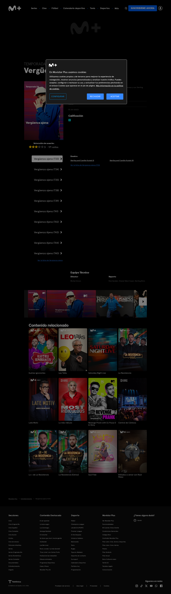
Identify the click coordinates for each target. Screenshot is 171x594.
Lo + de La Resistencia (39, 475)
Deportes (105, 8)
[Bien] (39, 146)
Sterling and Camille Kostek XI (82, 160)
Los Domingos (44, 528)
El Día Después (76, 535)
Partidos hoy (75, 566)
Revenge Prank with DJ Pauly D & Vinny (102, 424)
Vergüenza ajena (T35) (46, 179)
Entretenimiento (14, 566)
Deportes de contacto (78, 556)
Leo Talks (63, 373)
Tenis (92, 8)
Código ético (106, 535)
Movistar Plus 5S (45, 570)
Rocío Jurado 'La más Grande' (50, 549)
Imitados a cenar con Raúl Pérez (130, 476)
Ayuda (139, 520)
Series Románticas (15, 556)
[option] (37, 304)
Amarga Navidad (45, 531)
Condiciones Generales (110, 531)
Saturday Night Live (97, 373)
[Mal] (33, 146)
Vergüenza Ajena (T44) (46, 242)
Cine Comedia (13, 531)
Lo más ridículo (65, 423)
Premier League (76, 531)
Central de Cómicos (127, 423)
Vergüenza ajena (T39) (46, 200)
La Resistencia (124, 373)
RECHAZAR (95, 96)
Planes (104, 549)
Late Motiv (33, 423)
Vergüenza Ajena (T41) (46, 211)
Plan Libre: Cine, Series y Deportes (114, 542)
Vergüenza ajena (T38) (46, 190)
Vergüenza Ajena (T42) (46, 221)
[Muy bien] (42, 146)
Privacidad (93, 586)
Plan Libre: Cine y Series (110, 545)
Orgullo (11, 570)
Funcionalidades (107, 524)
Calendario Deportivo (78, 563)
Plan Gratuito (106, 552)
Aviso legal (79, 586)
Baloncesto (75, 542)
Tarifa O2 (105, 563)
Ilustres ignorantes (37, 373)
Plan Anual (106, 556)
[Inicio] (15, 8)
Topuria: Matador (77, 552)
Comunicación (107, 570)
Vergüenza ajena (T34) (46, 169)
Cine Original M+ (14, 524)
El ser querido (44, 521)
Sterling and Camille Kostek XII (122, 160)
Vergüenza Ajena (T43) (46, 232)
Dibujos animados (46, 559)
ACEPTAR (115, 96)
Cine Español (13, 528)
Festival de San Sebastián (48, 556)
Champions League (77, 524)
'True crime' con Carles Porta (50, 552)
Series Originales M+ (15, 552)
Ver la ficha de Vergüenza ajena (50, 260)
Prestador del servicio (62, 586)
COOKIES (106, 586)
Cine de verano (14, 542)
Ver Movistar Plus (108, 521)
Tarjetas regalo (107, 566)
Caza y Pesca (44, 566)
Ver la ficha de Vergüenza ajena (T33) (85, 165)
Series (34, 8)
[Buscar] (126, 8)
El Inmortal (43, 535)
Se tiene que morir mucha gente (51, 538)
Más (117, 8)
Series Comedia (14, 559)
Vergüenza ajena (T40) (46, 253)
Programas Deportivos (47, 563)
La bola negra (44, 524)
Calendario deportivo (74, 8)
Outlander (43, 542)
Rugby (73, 549)
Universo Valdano (77, 538)
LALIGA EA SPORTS (77, 528)
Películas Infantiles (15, 545)
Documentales (13, 563)
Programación (76, 570)
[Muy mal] (30, 146)
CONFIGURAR (57, 96)
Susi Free (92, 475)
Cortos (11, 538)
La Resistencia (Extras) (69, 475)
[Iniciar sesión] (160, 8)
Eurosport (74, 559)
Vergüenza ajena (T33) (46, 158)
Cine (44, 8)
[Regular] (36, 146)
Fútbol (55, 8)
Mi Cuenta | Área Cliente (110, 528)
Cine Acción (13, 535)
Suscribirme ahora (142, 8)
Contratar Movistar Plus (110, 538)
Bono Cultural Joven (109, 559)
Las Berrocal (44, 545)
